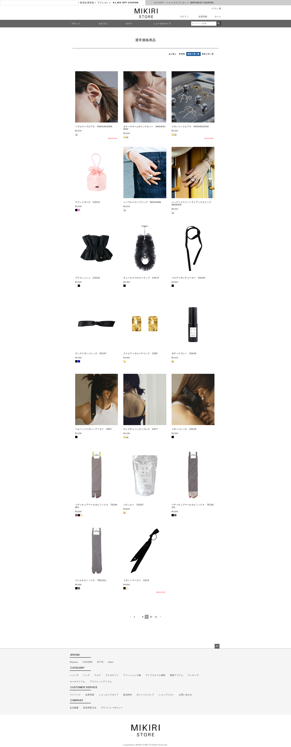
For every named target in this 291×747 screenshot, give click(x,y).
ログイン (184, 16)
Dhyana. (74, 662)
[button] (130, 617)
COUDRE (87, 662)
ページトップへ (217, 646)
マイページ (75, 694)
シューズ (74, 675)
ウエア (97, 675)
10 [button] (151, 617)
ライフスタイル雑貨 (155, 675)
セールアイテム (77, 681)
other (111, 662)
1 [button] (134, 617)
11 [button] (156, 617)
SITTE (100, 662)
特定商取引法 (89, 707)
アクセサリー (112, 675)
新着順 (182, 54)
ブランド (75, 23)
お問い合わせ (185, 694)
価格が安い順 (208, 54)
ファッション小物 (132, 675)
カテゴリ (103, 23)
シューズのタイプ (162, 23)
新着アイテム (176, 675)
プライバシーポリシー (112, 707)
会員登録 (203, 16)
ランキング (193, 675)
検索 (218, 23)
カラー (129, 23)
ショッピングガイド (109, 694)
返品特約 (127, 694)
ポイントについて (145, 694)
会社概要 (74, 707)
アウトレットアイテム (101, 681)
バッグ (86, 675)
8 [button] (143, 617)
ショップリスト (166, 694)
